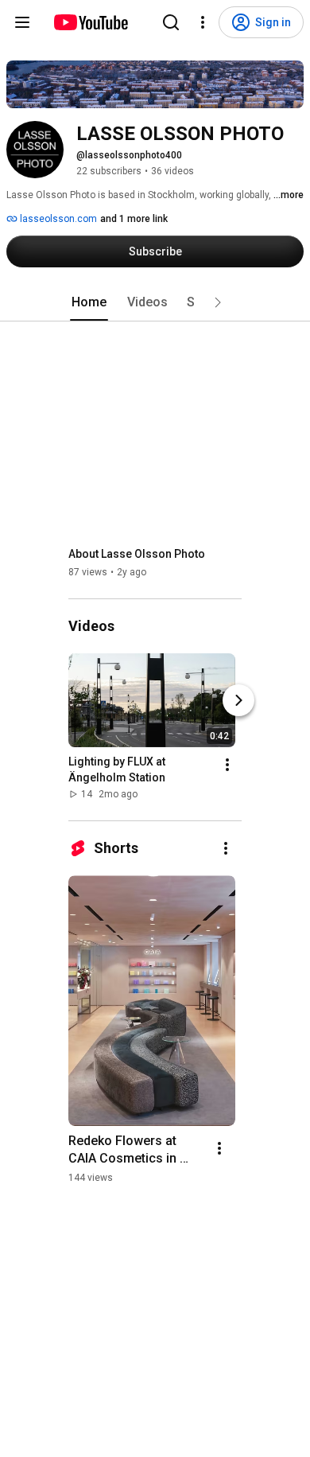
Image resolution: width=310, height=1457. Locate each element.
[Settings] (202, 22)
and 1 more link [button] (134, 218)
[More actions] (227, 765)
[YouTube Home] (90, 22)
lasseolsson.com (57, 218)
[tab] (89, 302)
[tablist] (155, 302)
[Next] (238, 700)
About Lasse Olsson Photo (136, 553)
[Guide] (22, 22)
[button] (218, 302)
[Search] (170, 22)
